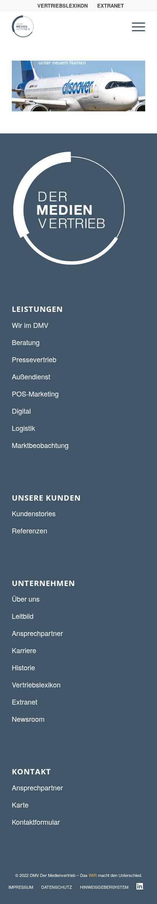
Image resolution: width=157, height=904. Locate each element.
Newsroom (28, 719)
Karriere (24, 650)
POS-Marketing (35, 393)
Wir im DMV (30, 325)
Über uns (26, 599)
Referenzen (29, 530)
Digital (21, 411)
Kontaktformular (36, 822)
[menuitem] (63, 6)
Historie (23, 667)
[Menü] (134, 26)
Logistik (23, 428)
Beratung (26, 342)
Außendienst (31, 376)
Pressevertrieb (34, 359)
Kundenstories (34, 513)
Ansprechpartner (37, 633)
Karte (20, 804)
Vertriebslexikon (36, 684)
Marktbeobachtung (40, 445)
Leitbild (23, 616)
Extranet (24, 702)
